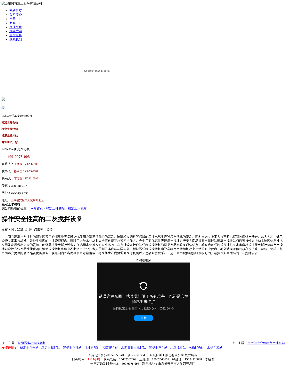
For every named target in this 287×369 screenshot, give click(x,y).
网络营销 (15, 31)
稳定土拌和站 (55, 208)
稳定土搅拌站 (50, 347)
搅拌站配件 (92, 347)
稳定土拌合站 (29, 347)
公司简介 (15, 14)
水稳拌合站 (196, 347)
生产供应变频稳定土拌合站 (266, 343)
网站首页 (15, 10)
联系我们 (15, 39)
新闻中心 (15, 23)
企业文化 (15, 27)
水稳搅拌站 (178, 347)
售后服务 (15, 35)
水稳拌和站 (215, 347)
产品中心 (15, 18)
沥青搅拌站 (110, 347)
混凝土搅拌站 (72, 347)
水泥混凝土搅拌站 (133, 347)
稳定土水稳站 (77, 208)
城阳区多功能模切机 (32, 343)
